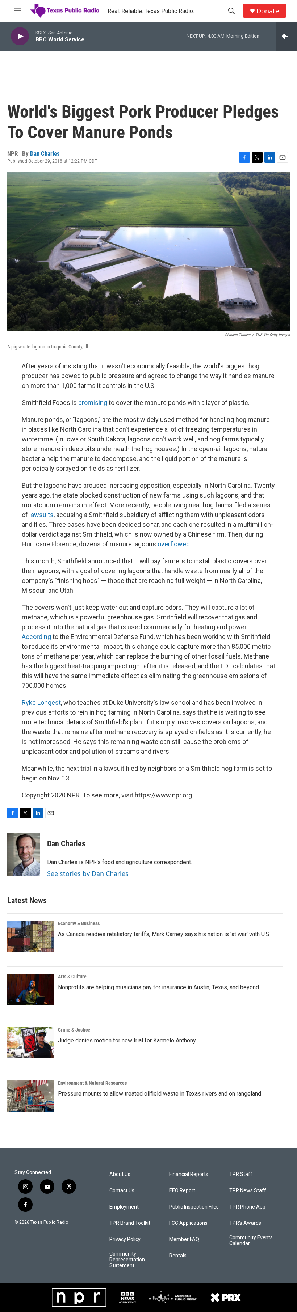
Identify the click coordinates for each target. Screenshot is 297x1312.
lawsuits (41, 515)
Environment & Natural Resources (92, 1083)
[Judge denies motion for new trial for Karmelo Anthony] (30, 1042)
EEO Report (182, 1190)
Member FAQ (184, 1239)
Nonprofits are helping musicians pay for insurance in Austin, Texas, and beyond (158, 987)
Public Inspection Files (194, 1207)
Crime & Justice (74, 1030)
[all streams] (286, 36)
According (36, 636)
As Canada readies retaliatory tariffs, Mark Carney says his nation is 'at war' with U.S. (164, 934)
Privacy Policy (125, 1239)
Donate (267, 11)
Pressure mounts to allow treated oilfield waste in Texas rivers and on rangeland (159, 1093)
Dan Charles (45, 153)
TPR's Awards (245, 1223)
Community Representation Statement (127, 1259)
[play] (20, 36)
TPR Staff (240, 1174)
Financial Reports (188, 1174)
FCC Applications (188, 1223)
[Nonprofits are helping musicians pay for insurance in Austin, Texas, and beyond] (30, 989)
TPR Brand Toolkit (129, 1223)
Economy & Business (79, 923)
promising (92, 402)
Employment (124, 1207)
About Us (119, 1174)
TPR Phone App (247, 1207)
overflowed (174, 544)
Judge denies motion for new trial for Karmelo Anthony (127, 1040)
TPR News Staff (247, 1190)
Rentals (178, 1255)
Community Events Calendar (251, 1240)
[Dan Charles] (23, 854)
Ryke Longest (41, 702)
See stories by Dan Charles (88, 873)
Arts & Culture (72, 976)
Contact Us (121, 1190)
